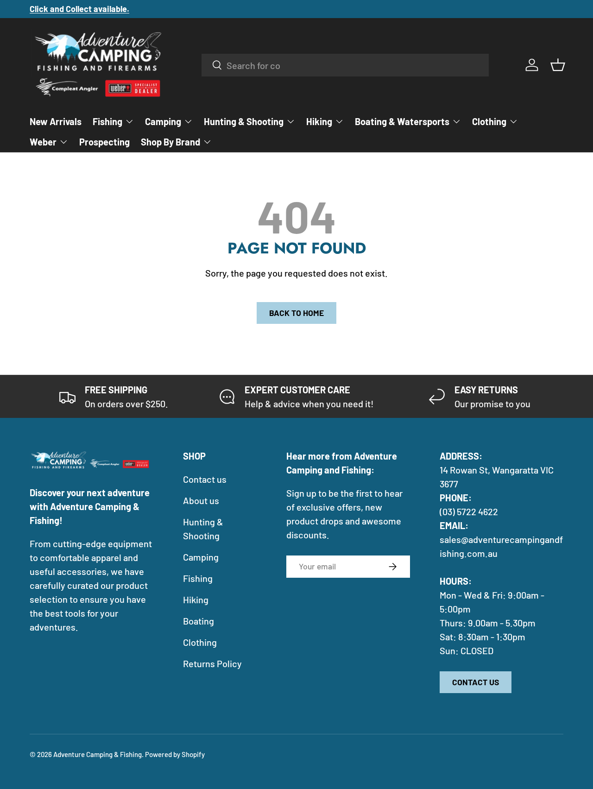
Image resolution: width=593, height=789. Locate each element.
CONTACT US (475, 682)
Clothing (489, 121)
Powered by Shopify (175, 754)
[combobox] (345, 65)
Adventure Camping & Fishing (97, 754)
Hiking (319, 121)
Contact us (205, 479)
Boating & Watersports (402, 121)
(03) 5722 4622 (469, 511)
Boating (198, 620)
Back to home (296, 313)
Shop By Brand (170, 141)
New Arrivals (56, 121)
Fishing (107, 121)
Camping (163, 121)
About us (201, 500)
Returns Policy (212, 663)
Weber (43, 141)
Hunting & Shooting (244, 121)
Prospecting (104, 141)
